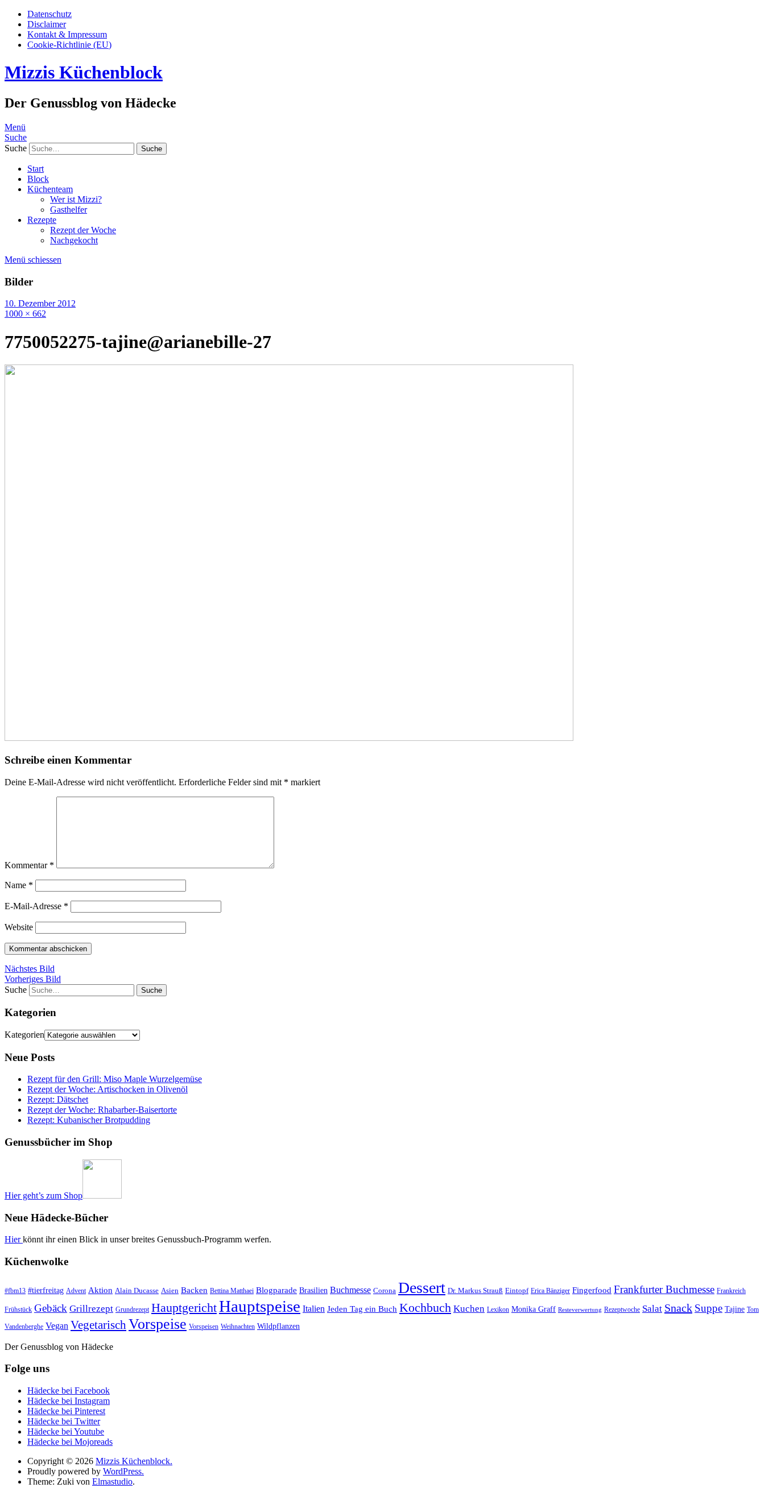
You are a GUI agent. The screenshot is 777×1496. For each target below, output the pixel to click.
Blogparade (276, 1290)
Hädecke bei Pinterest (66, 1411)
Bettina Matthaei (232, 1291)
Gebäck (50, 1308)
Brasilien (313, 1290)
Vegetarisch (98, 1325)
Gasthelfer (68, 209)
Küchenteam (50, 189)
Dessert (421, 1287)
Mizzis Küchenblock (84, 72)
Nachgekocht (74, 240)
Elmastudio (112, 1481)
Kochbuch (425, 1307)
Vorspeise (158, 1324)
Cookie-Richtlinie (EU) (69, 44)
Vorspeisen (203, 1327)
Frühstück (18, 1309)
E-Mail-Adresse (36, 906)
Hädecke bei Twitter (63, 1421)
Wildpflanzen (278, 1326)
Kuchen (469, 1308)
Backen (194, 1290)
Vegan (57, 1326)
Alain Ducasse (137, 1290)
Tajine (735, 1308)
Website (19, 927)
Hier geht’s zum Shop (43, 1195)
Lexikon (498, 1309)
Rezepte (41, 220)
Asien (170, 1290)
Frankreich (731, 1291)
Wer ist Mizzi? (76, 199)
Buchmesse (350, 1290)
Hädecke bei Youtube (65, 1431)
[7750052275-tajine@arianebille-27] (289, 738)
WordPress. (123, 1471)
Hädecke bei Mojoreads (70, 1442)
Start (35, 168)
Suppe (708, 1308)
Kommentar (29, 865)
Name (19, 885)
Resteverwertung (580, 1310)
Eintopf (516, 1290)
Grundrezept (132, 1309)
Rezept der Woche (83, 230)
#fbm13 (15, 1291)
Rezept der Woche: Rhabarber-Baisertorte (102, 1109)
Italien (314, 1308)
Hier (14, 1239)
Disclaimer (46, 24)
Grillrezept (91, 1308)
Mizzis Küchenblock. (134, 1461)
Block (38, 179)
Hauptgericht (184, 1307)
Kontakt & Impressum (67, 34)
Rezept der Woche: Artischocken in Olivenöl (107, 1089)
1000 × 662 (25, 313)
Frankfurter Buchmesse (664, 1289)
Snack (678, 1308)
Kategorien (24, 1034)
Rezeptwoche (622, 1309)
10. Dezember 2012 (40, 303)
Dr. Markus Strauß (475, 1290)
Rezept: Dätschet (57, 1099)
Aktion (100, 1290)
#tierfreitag (46, 1290)
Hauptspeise (259, 1306)
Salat (652, 1308)
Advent (76, 1291)
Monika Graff (533, 1308)
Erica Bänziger (550, 1291)
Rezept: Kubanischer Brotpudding (88, 1120)
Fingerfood (591, 1290)
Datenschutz (49, 14)
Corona (384, 1290)
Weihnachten (238, 1327)
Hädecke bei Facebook (68, 1390)
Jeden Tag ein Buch (362, 1308)
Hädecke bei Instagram (68, 1401)
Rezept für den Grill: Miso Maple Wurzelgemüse (114, 1079)
